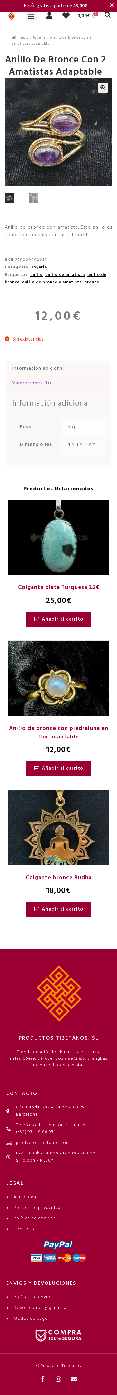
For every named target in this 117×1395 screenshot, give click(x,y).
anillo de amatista (65, 275)
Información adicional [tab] (38, 369)
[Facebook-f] (42, 1379)
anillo (36, 275)
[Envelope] (74, 1379)
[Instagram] (58, 1379)
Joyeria (39, 37)
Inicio (23, 37)
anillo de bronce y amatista (52, 282)
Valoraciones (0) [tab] (31, 383)
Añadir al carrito (62, 619)
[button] (31, 16)
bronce (91, 282)
